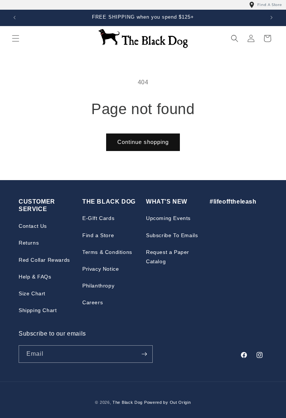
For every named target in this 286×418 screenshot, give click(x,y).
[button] (15, 38)
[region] (143, 5)
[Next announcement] (271, 17)
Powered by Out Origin (167, 402)
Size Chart (32, 293)
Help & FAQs (35, 277)
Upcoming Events (168, 218)
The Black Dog (127, 402)
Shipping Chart (38, 310)
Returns (29, 243)
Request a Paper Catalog (167, 256)
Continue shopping (143, 142)
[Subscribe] (144, 354)
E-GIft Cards (98, 218)
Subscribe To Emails (172, 235)
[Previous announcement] (14, 17)
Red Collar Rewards (44, 260)
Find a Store (98, 235)
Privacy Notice (100, 269)
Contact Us (33, 226)
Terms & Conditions (107, 252)
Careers (92, 302)
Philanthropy (98, 286)
